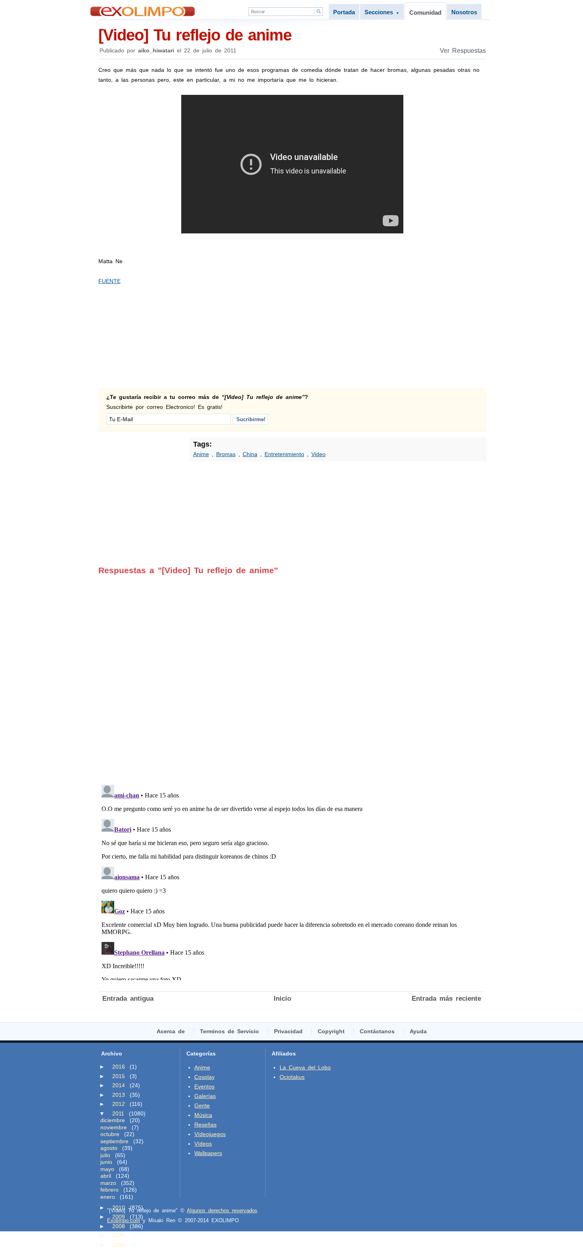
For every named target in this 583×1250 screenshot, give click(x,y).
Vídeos (203, 1143)
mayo (107, 1169)
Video (318, 454)
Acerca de (171, 1031)
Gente (202, 1105)
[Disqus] (291, 674)
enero (107, 1197)
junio (106, 1162)
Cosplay (204, 1077)
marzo (108, 1183)
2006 (118, 1245)
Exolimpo (142, 11)
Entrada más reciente (446, 998)
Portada (344, 12)
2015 (118, 1076)
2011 (118, 1113)
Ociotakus (292, 1077)
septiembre (114, 1141)
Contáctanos (377, 1031)
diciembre (112, 1120)
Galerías (205, 1096)
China (250, 454)
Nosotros (464, 12)
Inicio (282, 998)
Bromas (226, 454)
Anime (201, 454)
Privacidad (288, 1031)
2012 (118, 1104)
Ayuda (418, 1031)
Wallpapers (208, 1153)
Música (203, 1115)
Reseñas (205, 1124)
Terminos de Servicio (229, 1031)
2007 (118, 1235)
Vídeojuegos (210, 1134)
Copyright (331, 1031)
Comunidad (425, 12)
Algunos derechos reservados (222, 1210)
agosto (108, 1148)
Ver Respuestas (463, 50)
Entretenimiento (284, 454)
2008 (118, 1226)
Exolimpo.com (123, 1220)
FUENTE (109, 281)
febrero (109, 1189)
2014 (118, 1085)
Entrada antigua (127, 998)
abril (105, 1176)
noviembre (113, 1127)
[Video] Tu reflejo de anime (195, 35)
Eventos (204, 1086)
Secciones (381, 12)
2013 (118, 1095)
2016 (118, 1066)
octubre (109, 1134)
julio (105, 1155)
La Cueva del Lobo (305, 1067)
